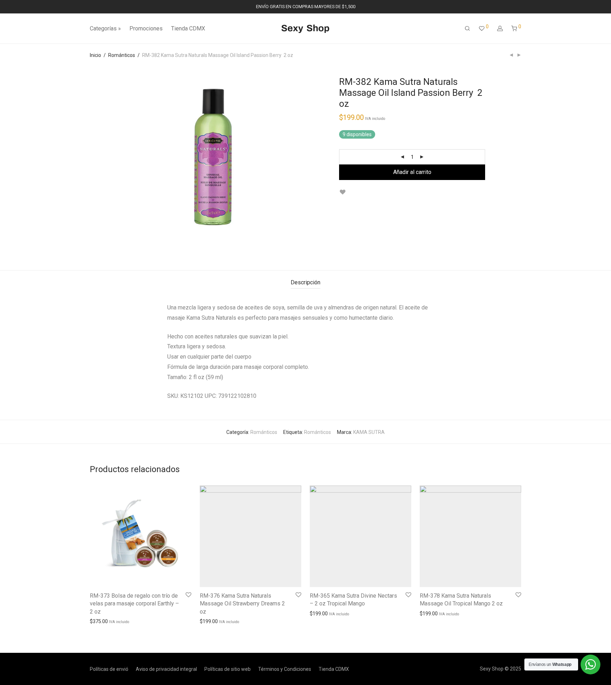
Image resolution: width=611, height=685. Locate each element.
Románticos (121, 55)
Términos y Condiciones (284, 669)
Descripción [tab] (305, 282)
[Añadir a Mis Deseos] (342, 192)
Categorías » (105, 28)
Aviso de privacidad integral (166, 669)
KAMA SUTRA (369, 432)
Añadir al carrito (412, 172)
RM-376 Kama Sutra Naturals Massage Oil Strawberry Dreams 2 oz (242, 603)
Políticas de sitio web (227, 669)
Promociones (146, 28)
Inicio (95, 55)
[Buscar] (467, 28)
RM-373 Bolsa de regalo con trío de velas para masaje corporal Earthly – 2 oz (134, 603)
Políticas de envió (109, 669)
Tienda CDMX (188, 28)
